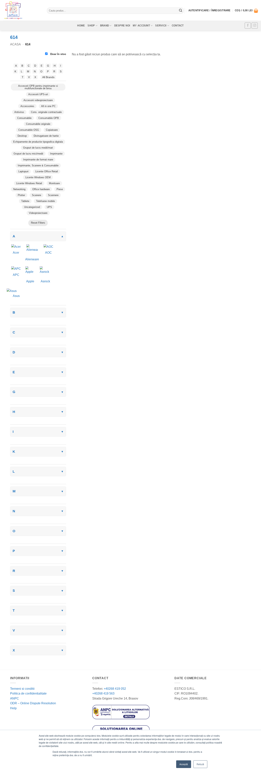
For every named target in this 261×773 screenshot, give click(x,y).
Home (81, 25)
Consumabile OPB (48, 118)
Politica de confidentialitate (28, 693)
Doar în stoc (57, 54)
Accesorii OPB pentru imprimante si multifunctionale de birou (38, 87)
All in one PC (48, 106)
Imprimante (56, 153)
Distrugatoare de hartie (46, 135)
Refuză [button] (200, 764)
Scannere (53, 195)
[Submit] (180, 10)
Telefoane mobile (45, 201)
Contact (178, 25)
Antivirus (19, 112)
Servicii (160, 25)
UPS (49, 207)
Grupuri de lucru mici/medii (28, 153)
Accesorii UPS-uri (38, 94)
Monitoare (54, 183)
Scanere (36, 195)
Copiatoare (52, 129)
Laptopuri (23, 171)
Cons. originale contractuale (46, 112)
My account (141, 25)
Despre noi (122, 25)
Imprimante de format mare (38, 159)
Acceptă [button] (183, 764)
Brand (104, 25)
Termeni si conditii (22, 688)
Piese (60, 189)
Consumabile (24, 118)
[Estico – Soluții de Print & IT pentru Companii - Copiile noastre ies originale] (22, 10)
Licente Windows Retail (29, 183)
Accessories (27, 106)
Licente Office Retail (46, 171)
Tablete (25, 201)
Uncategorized (32, 207)
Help (13, 708)
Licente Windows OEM (38, 177)
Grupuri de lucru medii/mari (38, 147)
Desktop (22, 135)
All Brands (48, 77)
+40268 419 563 (103, 693)
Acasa (15, 44)
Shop (91, 25)
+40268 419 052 (114, 688)
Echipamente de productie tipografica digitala (38, 141)
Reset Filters (38, 222)
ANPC (14, 698)
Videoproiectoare (38, 213)
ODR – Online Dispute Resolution (33, 703)
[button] (246, 11)
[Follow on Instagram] (254, 25)
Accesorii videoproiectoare (38, 100)
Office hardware (41, 189)
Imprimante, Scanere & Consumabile (38, 165)
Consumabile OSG (28, 129)
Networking (19, 189)
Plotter (21, 195)
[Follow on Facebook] (248, 25)
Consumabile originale (38, 124)
